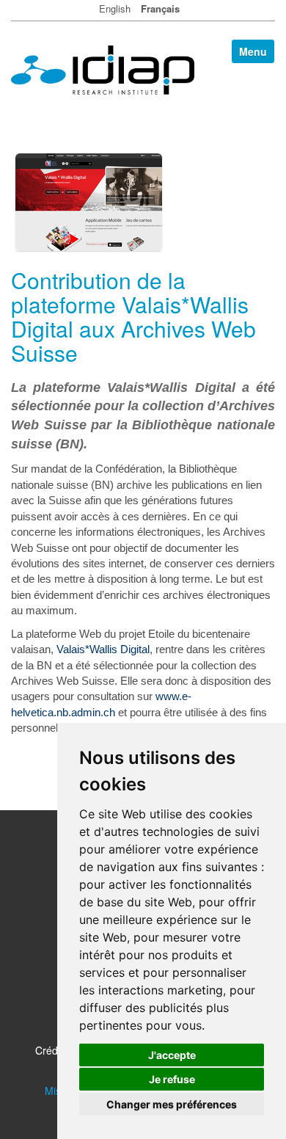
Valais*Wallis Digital (103, 649)
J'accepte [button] (172, 1055)
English (115, 8)
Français (160, 8)
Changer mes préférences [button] (171, 1104)
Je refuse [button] (172, 1079)
